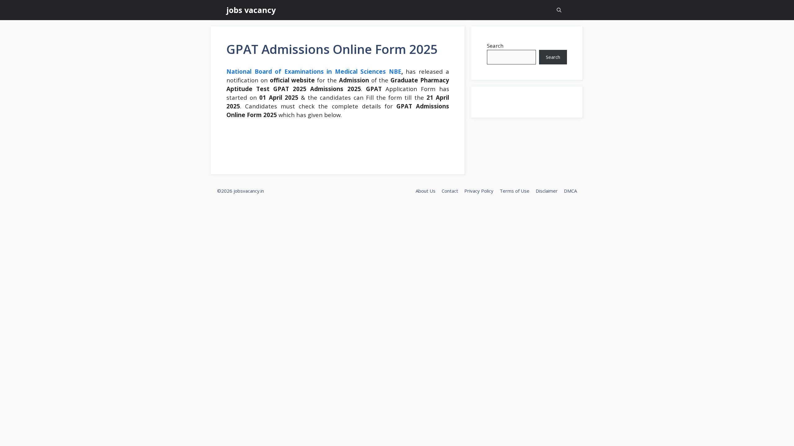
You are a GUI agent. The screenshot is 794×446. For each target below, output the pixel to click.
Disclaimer (547, 191)
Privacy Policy (478, 191)
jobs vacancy (251, 10)
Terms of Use (514, 191)
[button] (559, 10)
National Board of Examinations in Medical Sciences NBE (313, 71)
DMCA (570, 191)
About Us (425, 191)
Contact (450, 191)
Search (495, 45)
